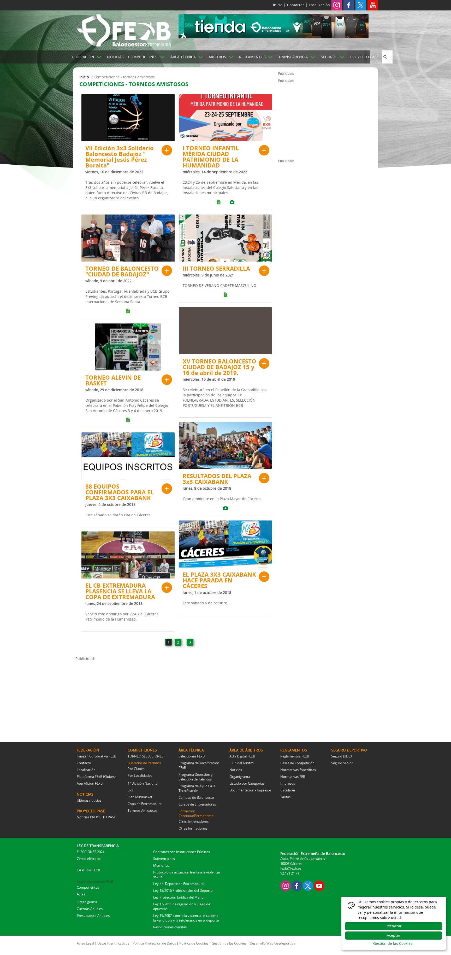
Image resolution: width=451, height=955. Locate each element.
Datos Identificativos (113, 943)
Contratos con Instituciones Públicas (181, 851)
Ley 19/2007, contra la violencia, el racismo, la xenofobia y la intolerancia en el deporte (186, 918)
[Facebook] (348, 4)
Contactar (295, 4)
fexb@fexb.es (290, 868)
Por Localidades (140, 775)
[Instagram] (336, 4)
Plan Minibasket (140, 797)
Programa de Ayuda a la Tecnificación (197, 788)
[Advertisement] (176, 697)
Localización (319, 4)
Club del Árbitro (241, 763)
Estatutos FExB (88, 870)
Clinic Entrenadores (194, 821)
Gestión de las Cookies (229, 943)
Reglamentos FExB (294, 756)
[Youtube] (372, 4)
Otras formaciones (193, 828)
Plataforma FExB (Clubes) (96, 776)
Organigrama (239, 776)
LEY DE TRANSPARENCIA (98, 845)
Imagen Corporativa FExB (96, 756)
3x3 (130, 790)
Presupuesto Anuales (93, 915)
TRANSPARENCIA (293, 56)
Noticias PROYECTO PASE (96, 817)
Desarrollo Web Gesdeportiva (272, 943)
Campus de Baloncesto (196, 797)
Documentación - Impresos (250, 790)
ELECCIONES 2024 (90, 851)
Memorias (161, 865)
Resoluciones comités (170, 927)
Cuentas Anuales (90, 908)
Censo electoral (88, 858)
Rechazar (393, 925)
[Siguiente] (190, 642)
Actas (81, 894)
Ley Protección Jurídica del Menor (179, 897)
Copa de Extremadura (145, 803)
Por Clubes (136, 768)
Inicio (277, 4)
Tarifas (285, 797)
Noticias (235, 769)
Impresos (287, 783)
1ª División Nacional (143, 783)
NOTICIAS (115, 56)
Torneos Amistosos (142, 810)
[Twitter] (360, 4)
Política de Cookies (193, 943)
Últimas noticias (89, 800)
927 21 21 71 (289, 873)
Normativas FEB (292, 776)
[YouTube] (319, 885)
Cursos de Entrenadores (197, 804)
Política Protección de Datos (154, 943)
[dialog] (393, 923)
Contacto (84, 763)
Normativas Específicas (298, 769)
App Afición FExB (90, 783)
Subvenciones (164, 858)
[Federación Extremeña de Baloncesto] (124, 29)
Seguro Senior (342, 763)
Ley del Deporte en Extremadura (178, 883)
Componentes (88, 887)
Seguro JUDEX (341, 756)
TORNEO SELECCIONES (145, 756)
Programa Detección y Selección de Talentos (196, 777)
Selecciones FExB (192, 756)
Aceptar (393, 935)
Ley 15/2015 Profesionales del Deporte (182, 890)
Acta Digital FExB (242, 756)
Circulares (287, 790)
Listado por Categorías (246, 783)
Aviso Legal (85, 943)
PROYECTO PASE (364, 56)
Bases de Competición (297, 763)
